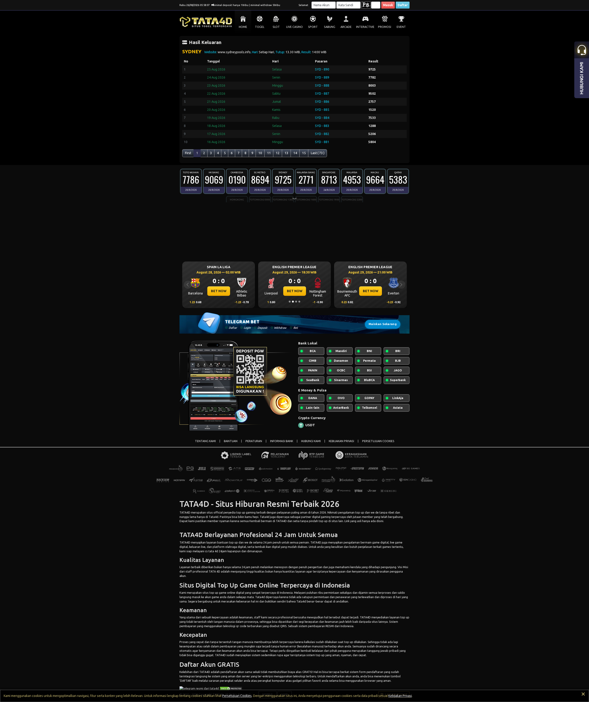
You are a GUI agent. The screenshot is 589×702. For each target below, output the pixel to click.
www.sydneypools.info (234, 52)
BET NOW (218, 291)
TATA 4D (214, 571)
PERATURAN (253, 441)
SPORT (313, 26)
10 (260, 153)
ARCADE (346, 26)
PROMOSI (384, 26)
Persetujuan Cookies (237, 696)
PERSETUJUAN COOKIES (378, 441)
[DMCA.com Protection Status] (231, 688)
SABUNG (329, 26)
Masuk (388, 5)
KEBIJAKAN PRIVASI (341, 441)
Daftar (403, 5)
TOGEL (259, 26)
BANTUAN (230, 441)
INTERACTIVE (365, 26)
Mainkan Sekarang (383, 324)
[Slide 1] (290, 301)
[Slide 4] (299, 301)
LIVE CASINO (294, 26)
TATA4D (184, 512)
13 (286, 153)
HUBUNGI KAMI (311, 441)
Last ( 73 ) (317, 153)
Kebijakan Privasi (400, 696)
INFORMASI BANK (281, 441)
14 (295, 153)
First (188, 153)
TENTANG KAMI (205, 441)
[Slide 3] (296, 301)
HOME (243, 26)
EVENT (401, 26)
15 (304, 153)
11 (269, 153)
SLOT (276, 26)
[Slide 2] (293, 301)
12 (278, 153)
